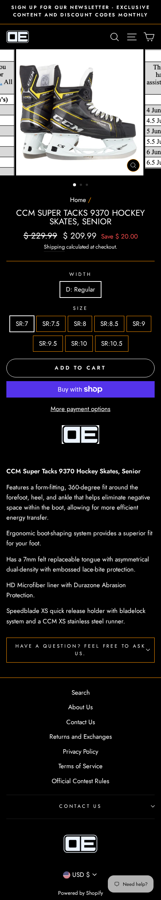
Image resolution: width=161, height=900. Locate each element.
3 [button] (87, 185)
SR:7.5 (51, 323)
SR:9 (139, 323)
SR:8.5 (109, 323)
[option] (80, 11)
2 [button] (81, 185)
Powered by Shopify (80, 893)
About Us (80, 707)
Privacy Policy (80, 751)
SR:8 (80, 323)
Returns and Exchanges (80, 736)
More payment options (80, 408)
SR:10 (79, 343)
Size (80, 308)
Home (78, 199)
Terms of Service (80, 766)
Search (81, 692)
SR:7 (22, 323)
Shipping (54, 246)
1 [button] (75, 185)
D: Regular (80, 289)
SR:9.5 (48, 343)
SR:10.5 (111, 343)
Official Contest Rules (80, 780)
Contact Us (80, 721)
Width (80, 274)
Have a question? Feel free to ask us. (80, 649)
